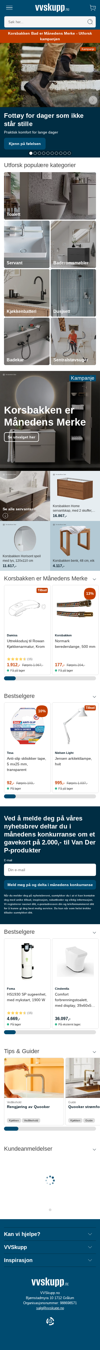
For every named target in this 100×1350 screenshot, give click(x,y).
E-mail (8, 860)
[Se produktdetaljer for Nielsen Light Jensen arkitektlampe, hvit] (75, 726)
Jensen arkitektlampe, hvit (73, 761)
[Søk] (90, 21)
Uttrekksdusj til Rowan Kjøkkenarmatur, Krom (26, 644)
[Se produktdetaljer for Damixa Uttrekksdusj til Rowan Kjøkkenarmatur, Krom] (27, 608)
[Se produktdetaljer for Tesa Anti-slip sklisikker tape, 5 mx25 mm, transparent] (27, 726)
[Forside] (52, 7)
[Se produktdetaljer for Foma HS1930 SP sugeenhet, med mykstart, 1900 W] (27, 962)
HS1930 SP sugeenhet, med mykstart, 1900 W (26, 997)
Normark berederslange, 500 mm (75, 644)
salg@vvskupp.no (50, 1308)
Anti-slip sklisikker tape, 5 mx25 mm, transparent (26, 764)
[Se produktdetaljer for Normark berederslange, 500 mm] (75, 608)
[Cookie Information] (50, 1321)
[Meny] (9, 7)
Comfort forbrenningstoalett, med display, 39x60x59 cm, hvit (74, 1000)
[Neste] (93, 100)
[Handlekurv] (93, 7)
